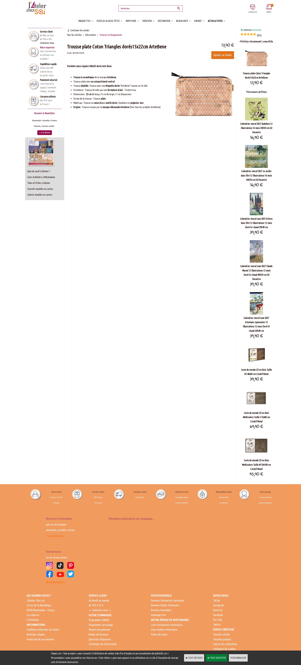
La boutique (33, 619)
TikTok (216, 600)
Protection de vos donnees (40, 639)
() (259, 35)
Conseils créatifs (221, 634)
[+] (101, 503)
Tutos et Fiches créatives (38, 182)
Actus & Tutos (215, 20)
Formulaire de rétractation (102, 644)
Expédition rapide (48, 64)
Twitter (217, 624)
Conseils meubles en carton (40, 188)
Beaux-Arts (182, 20)
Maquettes (84, 20)
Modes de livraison (98, 634)
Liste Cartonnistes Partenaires (167, 624)
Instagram (218, 605)
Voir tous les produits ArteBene (145, 107)
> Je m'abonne (54, 536)
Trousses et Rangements (110, 34)
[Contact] (56, 503)
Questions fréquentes (100, 639)
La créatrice (33, 614)
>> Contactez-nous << (100, 610)
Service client (46, 31)
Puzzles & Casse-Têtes (108, 20)
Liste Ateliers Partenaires (164, 629)
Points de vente (159, 634)
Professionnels (161, 595)
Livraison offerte (48, 96)
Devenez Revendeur (161, 610)
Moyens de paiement (99, 629)
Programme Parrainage (101, 624)
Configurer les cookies (224, 648)
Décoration (164, 20)
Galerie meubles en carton (39, 194)
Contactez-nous (47, 42)
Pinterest (218, 610)
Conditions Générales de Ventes (43, 629)
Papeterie (131, 20)
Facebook (218, 614)
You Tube (217, 619)
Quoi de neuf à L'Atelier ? (38, 171)
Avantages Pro (158, 614)
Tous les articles (74, 34)
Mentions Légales (36, 634)
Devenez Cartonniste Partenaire (167, 600)
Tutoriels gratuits (222, 639)
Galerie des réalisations (225, 644)
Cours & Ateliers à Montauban (41, 177)
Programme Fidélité (99, 620)
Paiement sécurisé (48, 79)
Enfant (198, 20)
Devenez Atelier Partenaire (165, 605)
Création (147, 20)
